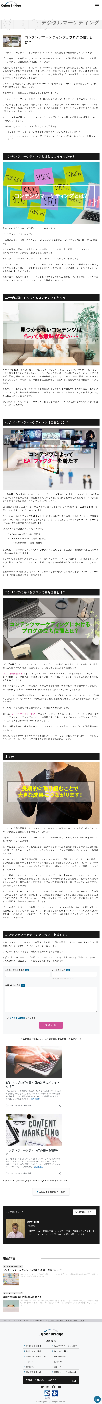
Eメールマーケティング (23, 713)
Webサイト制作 (61, 1351)
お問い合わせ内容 (15, 985)
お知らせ (58, 1361)
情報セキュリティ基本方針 (65, 1372)
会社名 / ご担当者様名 (17, 970)
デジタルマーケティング (36, 1356)
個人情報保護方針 (17, 1018)
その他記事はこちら (83, 1212)
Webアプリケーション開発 (65, 1346)
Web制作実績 (60, 1356)
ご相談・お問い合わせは (41, 1379)
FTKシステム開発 (33, 1346)
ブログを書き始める (13, 673)
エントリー (59, 1367)
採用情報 (30, 1367)
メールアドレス (61, 970)
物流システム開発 (33, 1351)
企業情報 (51, 1340)
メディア (30, 1361)
